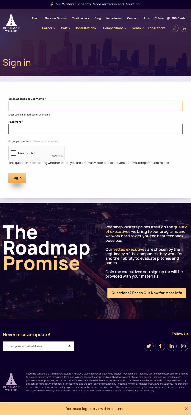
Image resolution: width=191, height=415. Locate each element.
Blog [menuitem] (98, 18)
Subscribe (69, 346)
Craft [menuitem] (64, 28)
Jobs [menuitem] (146, 18)
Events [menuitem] (136, 28)
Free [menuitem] (161, 18)
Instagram (183, 346)
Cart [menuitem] (184, 28)
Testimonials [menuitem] (80, 18)
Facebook (160, 346)
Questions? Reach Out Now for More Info (147, 293)
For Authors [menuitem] (156, 28)
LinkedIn (172, 346)
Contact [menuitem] (132, 18)
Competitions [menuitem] (113, 28)
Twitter (149, 346)
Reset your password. (46, 141)
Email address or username (26, 99)
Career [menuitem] (47, 28)
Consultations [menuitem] (85, 28)
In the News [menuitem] (114, 18)
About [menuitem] (36, 18)
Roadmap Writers (11, 23)
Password (14, 122)
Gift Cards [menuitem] (178, 18)
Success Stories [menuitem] (56, 18)
